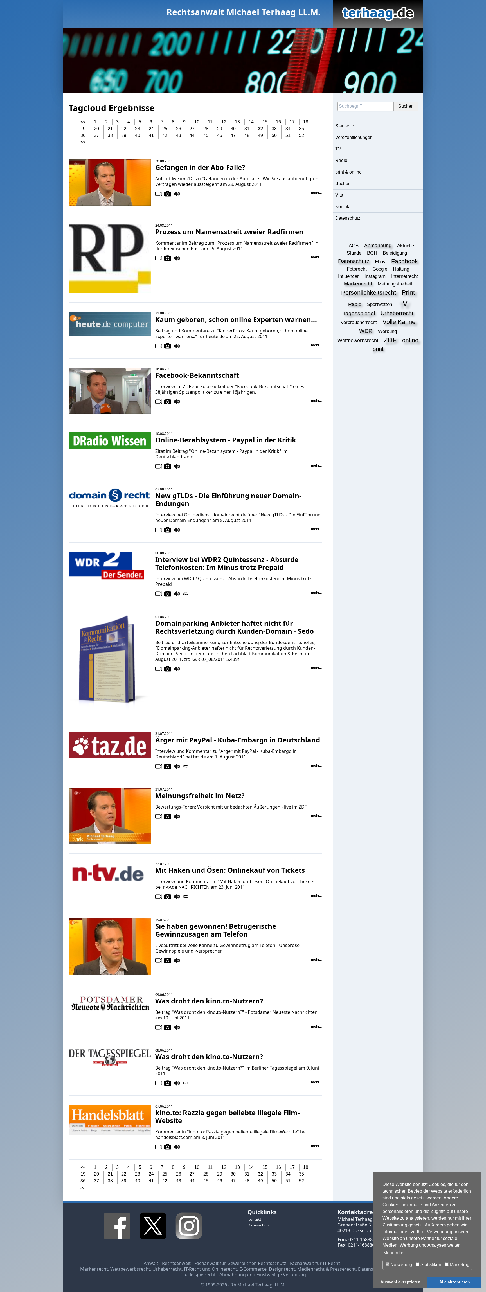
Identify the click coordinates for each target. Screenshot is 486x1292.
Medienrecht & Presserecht (326, 1269)
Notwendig (400, 1264)
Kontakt (342, 206)
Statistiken (430, 1264)
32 (260, 128)
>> (83, 142)
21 (110, 128)
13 (237, 122)
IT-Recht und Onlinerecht (210, 1269)
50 (274, 135)
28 (205, 128)
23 (137, 128)
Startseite (344, 125)
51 (288, 135)
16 (278, 122)
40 (137, 135)
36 (83, 135)
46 (219, 135)
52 (301, 135)
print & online (348, 172)
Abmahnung (232, 1274)
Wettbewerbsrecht (130, 1269)
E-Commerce (253, 1269)
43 (178, 135)
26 (178, 128)
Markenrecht (94, 1269)
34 (288, 128)
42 (164, 135)
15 (264, 122)
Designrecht (282, 1269)
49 (260, 135)
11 (210, 122)
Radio (341, 160)
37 (96, 135)
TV (338, 149)
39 (123, 135)
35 (301, 128)
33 (274, 128)
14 (251, 122)
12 (223, 122)
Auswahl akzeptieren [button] (400, 1282)
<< (83, 122)
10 (196, 122)
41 (151, 135)
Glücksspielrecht (198, 1274)
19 (83, 128)
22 (123, 128)
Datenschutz (347, 218)
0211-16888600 (364, 1239)
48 (246, 135)
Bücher (342, 183)
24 (151, 128)
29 (219, 128)
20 (96, 128)
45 (205, 135)
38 (110, 135)
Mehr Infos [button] (393, 1252)
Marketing (459, 1264)
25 (164, 128)
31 (246, 128)
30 (233, 128)
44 (192, 135)
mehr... (316, 193)
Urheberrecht (167, 1269)
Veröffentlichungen (354, 137)
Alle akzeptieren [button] (454, 1282)
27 (192, 128)
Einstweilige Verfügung (281, 1274)
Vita (339, 195)
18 (305, 122)
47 (233, 135)
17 (292, 122)
